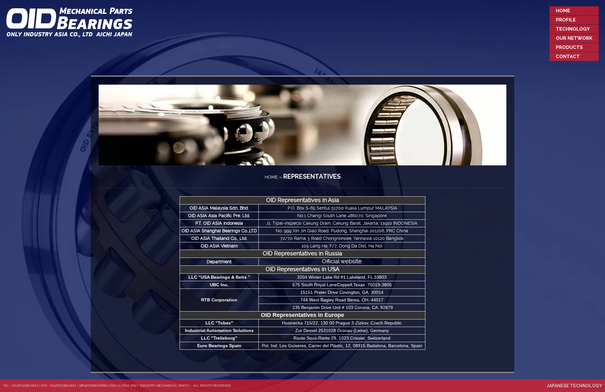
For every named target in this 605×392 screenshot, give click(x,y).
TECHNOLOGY (573, 29)
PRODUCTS (569, 47)
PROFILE (566, 20)
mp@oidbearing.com (97, 385)
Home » (273, 177)
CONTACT (568, 56)
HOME (563, 11)
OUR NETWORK (574, 38)
